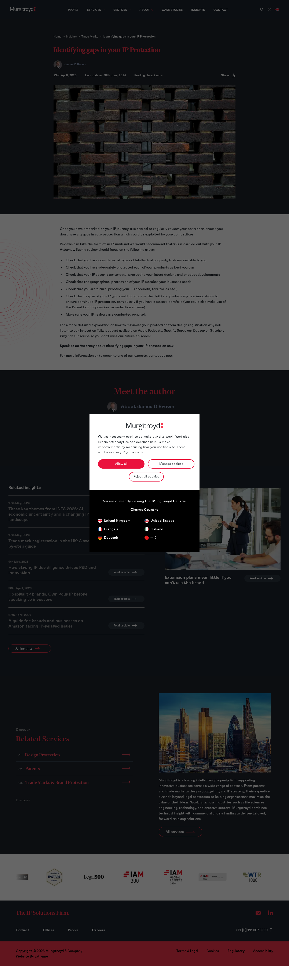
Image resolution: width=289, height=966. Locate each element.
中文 (153, 537)
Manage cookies (171, 463)
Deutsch (111, 537)
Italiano (156, 529)
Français (111, 529)
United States (162, 520)
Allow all (121, 463)
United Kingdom (117, 520)
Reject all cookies (146, 476)
